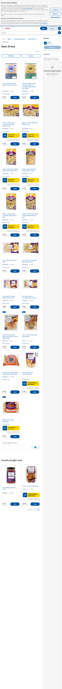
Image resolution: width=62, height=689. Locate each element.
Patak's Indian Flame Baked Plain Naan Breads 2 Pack (10, 170)
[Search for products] (59, 32)
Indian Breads (31, 39)
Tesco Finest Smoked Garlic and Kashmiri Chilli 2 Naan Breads (10, 336)
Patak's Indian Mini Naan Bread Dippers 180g (29, 170)
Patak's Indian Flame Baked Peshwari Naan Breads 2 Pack (30, 215)
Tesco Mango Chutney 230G (9, 488)
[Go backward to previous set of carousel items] (34, 509)
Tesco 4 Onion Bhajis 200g (30, 486)
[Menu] (2, 28)
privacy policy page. (27, 8)
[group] (11, 486)
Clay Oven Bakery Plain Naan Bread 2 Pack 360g (10, 84)
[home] (3, 39)
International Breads (20, 39)
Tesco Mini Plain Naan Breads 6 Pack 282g (9, 297)
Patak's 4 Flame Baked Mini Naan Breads (30, 123)
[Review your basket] (45, 43)
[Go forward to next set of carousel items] (38, 509)
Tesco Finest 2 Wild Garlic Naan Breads (29, 335)
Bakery (9, 39)
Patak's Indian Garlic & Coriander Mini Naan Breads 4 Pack (9, 124)
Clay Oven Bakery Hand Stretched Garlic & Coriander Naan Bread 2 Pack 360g (29, 85)
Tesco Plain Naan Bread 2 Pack (10, 261)
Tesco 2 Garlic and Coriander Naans (27, 373)
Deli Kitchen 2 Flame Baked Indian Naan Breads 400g (10, 373)
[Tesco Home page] (7, 28)
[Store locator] (59, 28)
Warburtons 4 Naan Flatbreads (8, 420)
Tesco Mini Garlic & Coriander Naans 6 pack (29, 297)
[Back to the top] (31, 453)
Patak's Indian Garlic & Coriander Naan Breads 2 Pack (10, 215)
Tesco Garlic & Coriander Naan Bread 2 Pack (29, 261)
